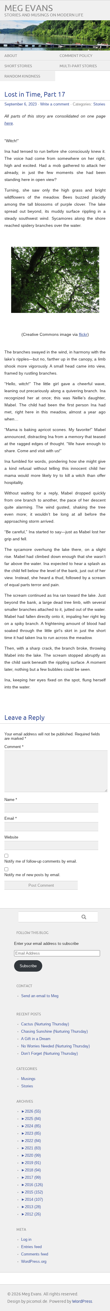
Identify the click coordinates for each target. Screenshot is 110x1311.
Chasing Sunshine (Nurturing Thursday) (54, 1031)
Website (11, 837)
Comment (13, 747)
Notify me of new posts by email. (32, 875)
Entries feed (31, 1247)
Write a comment (54, 104)
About (10, 56)
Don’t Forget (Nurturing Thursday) (49, 1053)
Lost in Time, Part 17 (34, 94)
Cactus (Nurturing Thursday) (45, 1024)
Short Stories (18, 66)
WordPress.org (33, 1261)
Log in (26, 1239)
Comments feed (34, 1254)
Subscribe (28, 966)
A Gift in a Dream (35, 1039)
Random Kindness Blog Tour (22, 80)
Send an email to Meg (39, 996)
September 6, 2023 (20, 104)
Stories (99, 104)
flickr (83, 334)
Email (10, 818)
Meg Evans (28, 8)
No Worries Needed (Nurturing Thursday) (55, 1046)
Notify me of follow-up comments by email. (40, 861)
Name (10, 799)
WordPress (82, 1301)
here (8, 123)
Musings (28, 1079)
